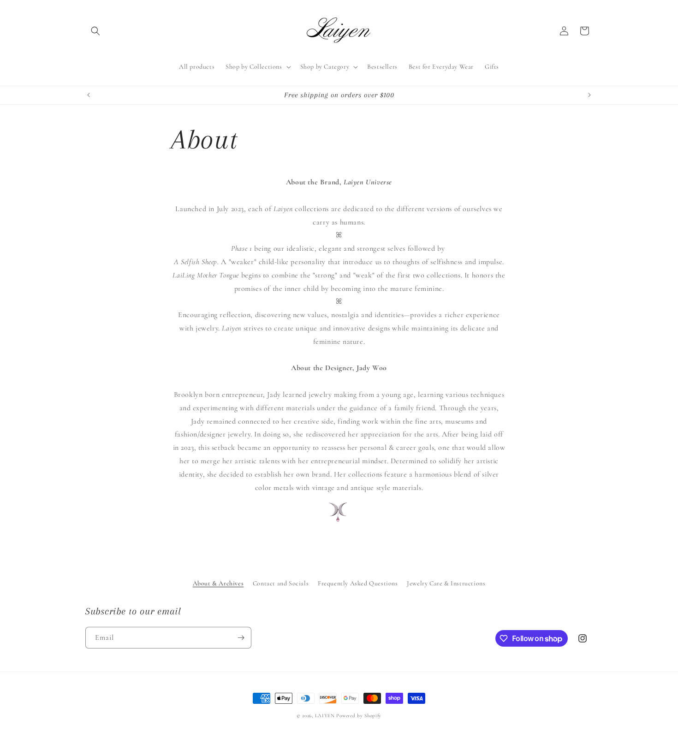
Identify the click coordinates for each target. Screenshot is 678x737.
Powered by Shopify (358, 716)
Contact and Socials (281, 583)
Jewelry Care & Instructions (446, 583)
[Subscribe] (241, 638)
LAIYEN (325, 716)
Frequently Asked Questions (358, 583)
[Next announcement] (589, 95)
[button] (95, 31)
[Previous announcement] (88, 95)
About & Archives (218, 583)
